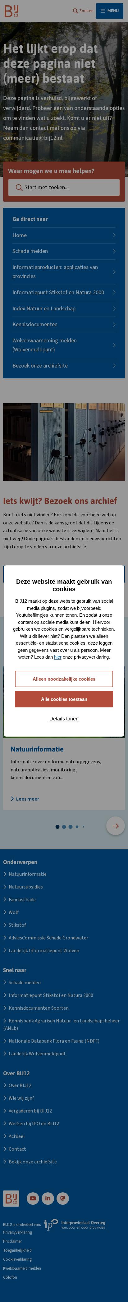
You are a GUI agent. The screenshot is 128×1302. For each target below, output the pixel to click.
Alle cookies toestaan (64, 699)
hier (58, 657)
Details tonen (64, 718)
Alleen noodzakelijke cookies (64, 679)
